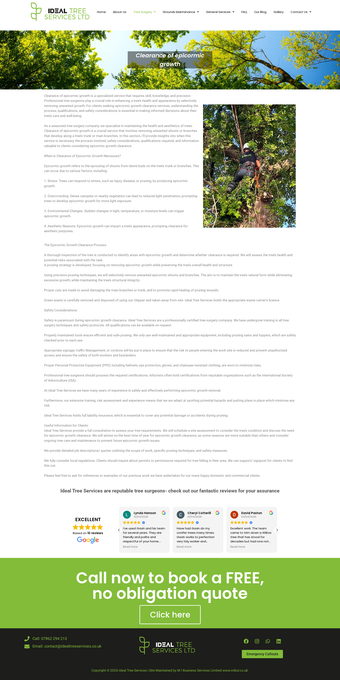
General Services (218, 12)
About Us (119, 12)
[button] (144, 11)
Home (101, 12)
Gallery (278, 12)
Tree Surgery (142, 12)
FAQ (244, 12)
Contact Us (299, 12)
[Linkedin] (279, 641)
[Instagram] (257, 641)
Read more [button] (130, 547)
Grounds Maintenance (179, 12)
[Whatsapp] (268, 641)
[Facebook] (246, 641)
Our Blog (260, 12)
